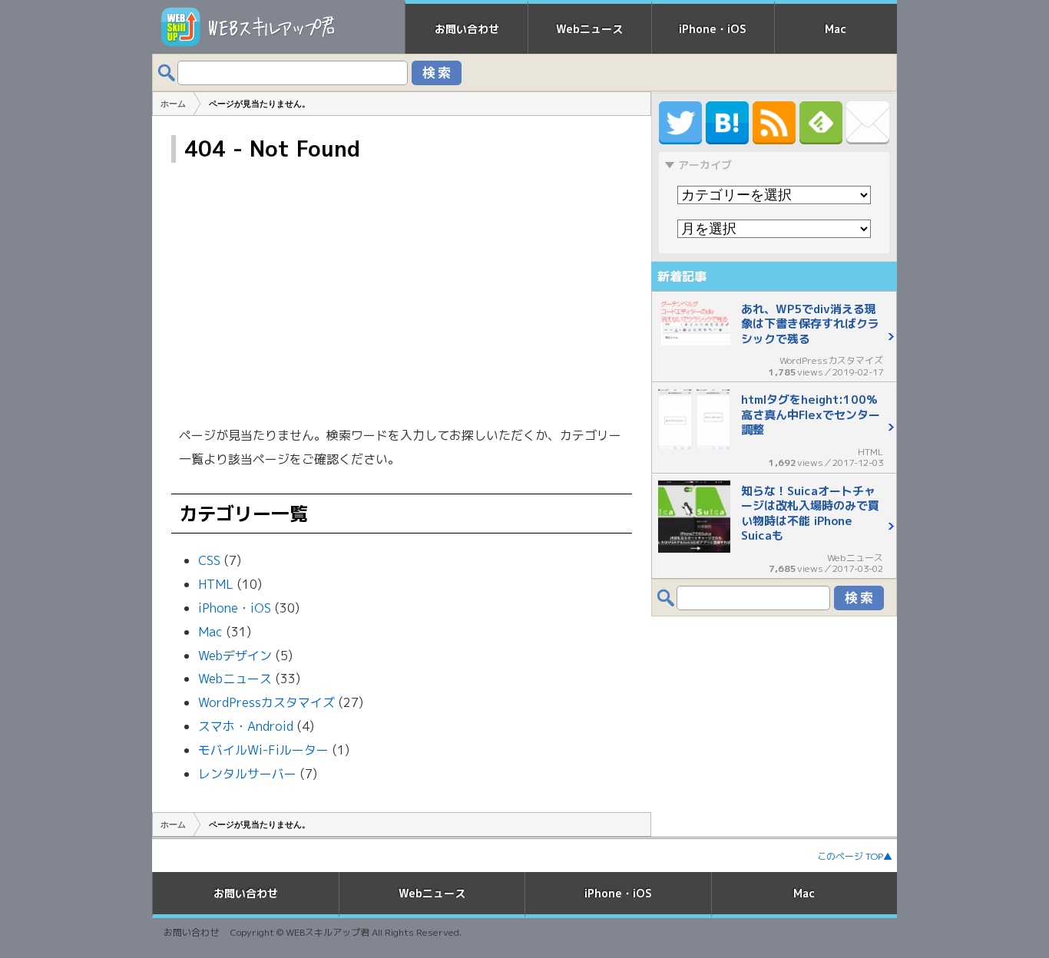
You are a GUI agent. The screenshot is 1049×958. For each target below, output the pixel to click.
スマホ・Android (245, 726)
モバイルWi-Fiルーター (263, 750)
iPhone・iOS (712, 28)
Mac (835, 28)
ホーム (173, 824)
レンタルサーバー (247, 773)
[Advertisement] (401, 293)
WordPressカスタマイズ (266, 702)
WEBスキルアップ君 (327, 932)
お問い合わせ (467, 28)
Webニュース (589, 28)
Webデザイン (235, 655)
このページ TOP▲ (854, 856)
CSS (209, 560)
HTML (215, 584)
